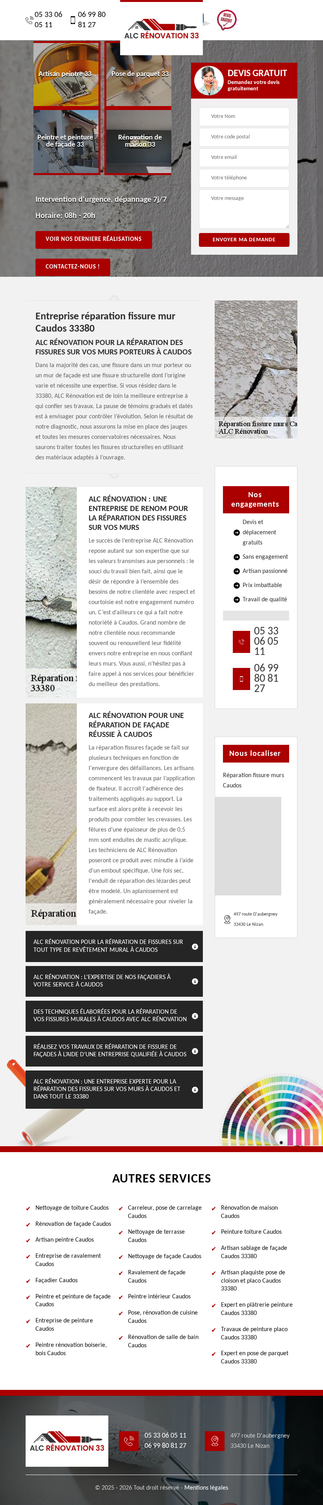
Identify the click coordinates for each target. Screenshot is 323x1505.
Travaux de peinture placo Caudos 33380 (254, 1333)
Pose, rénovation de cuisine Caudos (163, 1317)
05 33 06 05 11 (48, 20)
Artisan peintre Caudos (64, 1240)
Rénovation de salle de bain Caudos (163, 1341)
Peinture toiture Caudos (251, 1232)
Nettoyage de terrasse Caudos (156, 1236)
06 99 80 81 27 (92, 20)
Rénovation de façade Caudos (73, 1224)
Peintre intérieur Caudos (159, 1297)
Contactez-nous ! (73, 267)
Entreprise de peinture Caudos (64, 1325)
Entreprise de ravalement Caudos (68, 1260)
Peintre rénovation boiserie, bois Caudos (71, 1349)
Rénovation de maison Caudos (249, 1212)
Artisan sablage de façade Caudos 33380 (254, 1252)
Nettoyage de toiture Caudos (72, 1208)
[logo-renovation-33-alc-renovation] (161, 27)
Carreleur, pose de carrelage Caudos (165, 1212)
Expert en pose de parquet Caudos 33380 (254, 1357)
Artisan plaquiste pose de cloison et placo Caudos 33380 (253, 1281)
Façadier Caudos (56, 1280)
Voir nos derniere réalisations (94, 239)
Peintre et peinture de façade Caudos (73, 1301)
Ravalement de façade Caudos (157, 1277)
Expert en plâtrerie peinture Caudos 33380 (257, 1309)
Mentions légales (206, 1488)
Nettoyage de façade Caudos (164, 1256)
